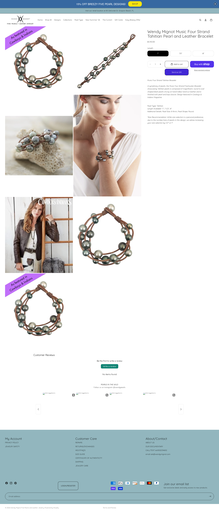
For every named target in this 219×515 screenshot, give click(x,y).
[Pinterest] (15, 483)
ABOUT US (150, 442)
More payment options (202, 70)
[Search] (200, 20)
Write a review (109, 366)
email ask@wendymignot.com (158, 454)
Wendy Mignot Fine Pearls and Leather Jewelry (27, 508)
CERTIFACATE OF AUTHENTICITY (88, 458)
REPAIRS (78, 442)
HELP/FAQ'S (80, 450)
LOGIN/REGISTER (68, 486)
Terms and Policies (109, 508)
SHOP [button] (135, 4)
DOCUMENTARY (156, 446)
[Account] (205, 20)
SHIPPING (79, 462)
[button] (215, 3)
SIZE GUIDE (80, 454)
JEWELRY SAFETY (12, 446)
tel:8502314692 (161, 450)
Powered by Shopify (52, 508)
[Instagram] (11, 483)
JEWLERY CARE (81, 466)
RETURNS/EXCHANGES (84, 446)
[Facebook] (6, 483)
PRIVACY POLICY (12, 442)
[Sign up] (210, 496)
